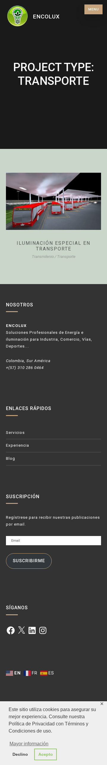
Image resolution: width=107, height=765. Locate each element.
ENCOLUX (46, 16)
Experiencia (17, 445)
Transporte (66, 256)
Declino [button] (20, 754)
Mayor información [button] (29, 743)
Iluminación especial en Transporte (53, 246)
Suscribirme (29, 560)
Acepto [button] (45, 754)
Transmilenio (43, 256)
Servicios (15, 432)
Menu (93, 9)
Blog (10, 458)
